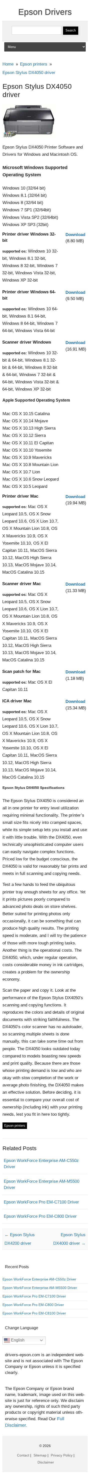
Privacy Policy (61, 1455)
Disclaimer (46, 1462)
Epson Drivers (45, 12)
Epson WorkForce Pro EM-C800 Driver (40, 1216)
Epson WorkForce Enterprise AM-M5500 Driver (39, 1288)
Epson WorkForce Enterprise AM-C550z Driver (39, 1279)
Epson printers (14, 1125)
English (17, 1340)
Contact (23, 1455)
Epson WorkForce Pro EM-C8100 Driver (34, 1313)
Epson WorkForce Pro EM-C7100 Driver (41, 1202)
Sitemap (40, 1455)
